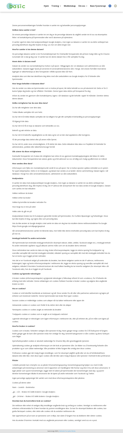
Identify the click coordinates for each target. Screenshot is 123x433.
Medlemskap (70, 6)
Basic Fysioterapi (98, 6)
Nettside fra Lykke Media (67, 431)
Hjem (46, 6)
